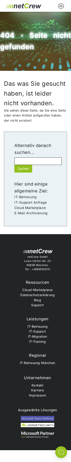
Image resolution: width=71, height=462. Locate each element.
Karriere (37, 390)
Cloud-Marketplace (37, 290)
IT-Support (37, 331)
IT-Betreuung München (37, 363)
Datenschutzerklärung (37, 295)
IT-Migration (37, 336)
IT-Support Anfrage (30, 202)
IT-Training (37, 342)
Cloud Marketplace (30, 208)
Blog (37, 300)
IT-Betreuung (25, 197)
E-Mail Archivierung (31, 213)
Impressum (37, 395)
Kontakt (38, 385)
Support (37, 305)
